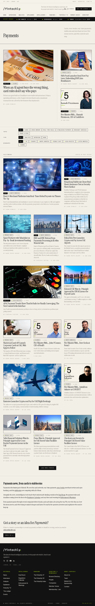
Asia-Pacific (69, 141)
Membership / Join (55, 589)
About (74, 1)
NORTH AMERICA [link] (14, 193)
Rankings (52, 15)
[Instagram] (7, 561)
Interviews (12, 15)
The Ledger (7, 591)
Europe (33, 141)
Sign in (89, 1)
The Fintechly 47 (39, 575)
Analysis (21, 15)
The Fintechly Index (40, 581)
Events (5, 594)
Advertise (81, 1)
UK (26, 141)
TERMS (57, 603)
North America (44, 141)
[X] (4, 561)
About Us (67, 575)
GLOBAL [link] (15, 83)
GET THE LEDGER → (83, 8)
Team (66, 578)
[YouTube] (11, 561)
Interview (37, 137)
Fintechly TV (63, 15)
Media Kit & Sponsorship (68, 582)
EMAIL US (8, 535)
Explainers (30, 15)
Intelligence (41, 15)
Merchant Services (80, 130)
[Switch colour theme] (65, 9)
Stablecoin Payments (64, 130)
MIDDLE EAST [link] (66, 72)
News (4, 15)
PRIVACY (50, 603)
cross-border (61, 488)
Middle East (57, 141)
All (21, 130)
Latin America (83, 141)
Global (23, 145)
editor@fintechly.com (9, 530)
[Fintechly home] (12, 8)
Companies (52, 583)
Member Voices (75, 15)
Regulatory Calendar (33, 497)
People (51, 580)
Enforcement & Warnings (68, 497)
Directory (85, 15)
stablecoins (18, 490)
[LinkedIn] (14, 561)
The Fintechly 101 (39, 578)
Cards (26, 130)
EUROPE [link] (73, 111)
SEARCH (71, 8)
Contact (66, 586)
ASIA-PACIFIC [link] (75, 179)
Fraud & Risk (24, 133)
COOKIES (64, 603)
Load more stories (47, 468)
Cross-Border (35, 130)
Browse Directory (54, 576)
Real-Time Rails (48, 130)
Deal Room (62, 495)
